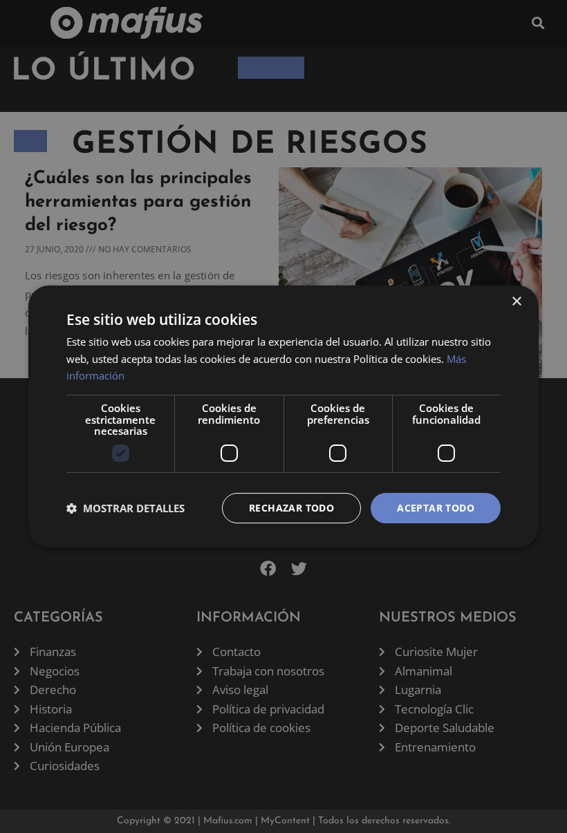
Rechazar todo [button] (291, 507)
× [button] (516, 302)
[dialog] (283, 417)
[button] (125, 508)
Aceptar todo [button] (435, 507)
